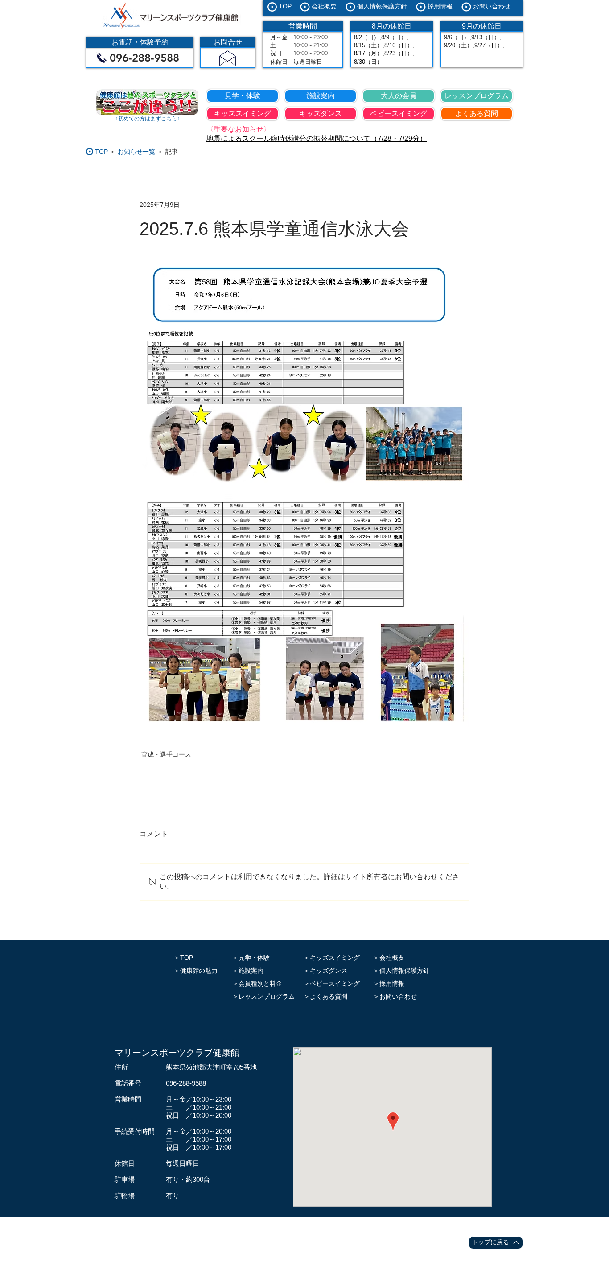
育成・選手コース (166, 754)
